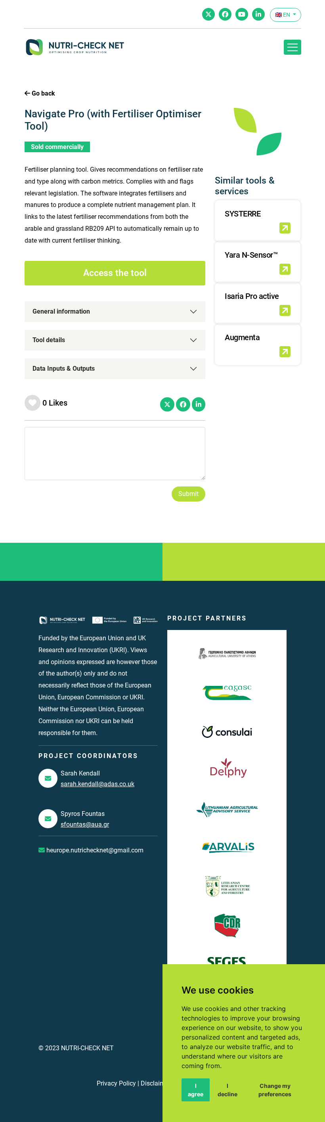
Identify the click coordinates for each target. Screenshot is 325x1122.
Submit (188, 494)
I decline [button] (227, 1089)
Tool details (48, 340)
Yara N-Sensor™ (251, 255)
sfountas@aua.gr (85, 824)
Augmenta (242, 337)
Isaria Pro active (252, 296)
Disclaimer (155, 1083)
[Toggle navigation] (292, 47)
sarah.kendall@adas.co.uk (97, 784)
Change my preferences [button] (274, 1089)
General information (61, 311)
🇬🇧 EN (283, 14)
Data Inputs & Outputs (63, 368)
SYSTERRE (242, 213)
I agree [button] (195, 1089)
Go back (42, 93)
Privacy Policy (116, 1083)
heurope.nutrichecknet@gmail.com (94, 850)
